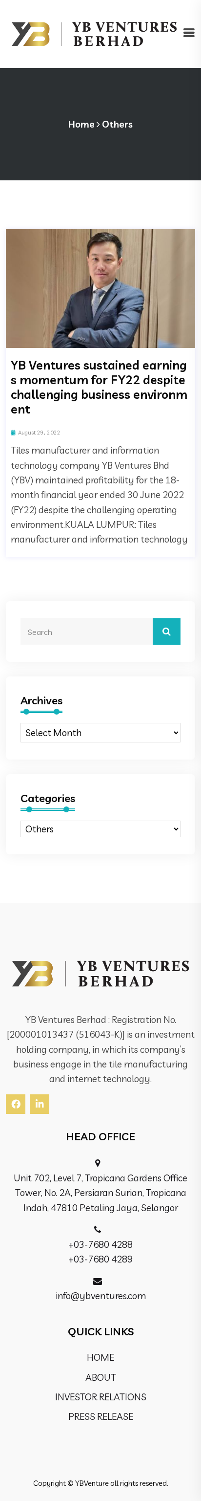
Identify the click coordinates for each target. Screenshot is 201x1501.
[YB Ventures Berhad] (94, 33)
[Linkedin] (39, 1104)
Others (117, 124)
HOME (100, 1357)
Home (81, 124)
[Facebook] (15, 1104)
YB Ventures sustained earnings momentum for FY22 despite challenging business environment (99, 387)
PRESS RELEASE (100, 1416)
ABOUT (100, 1377)
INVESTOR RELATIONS (100, 1397)
